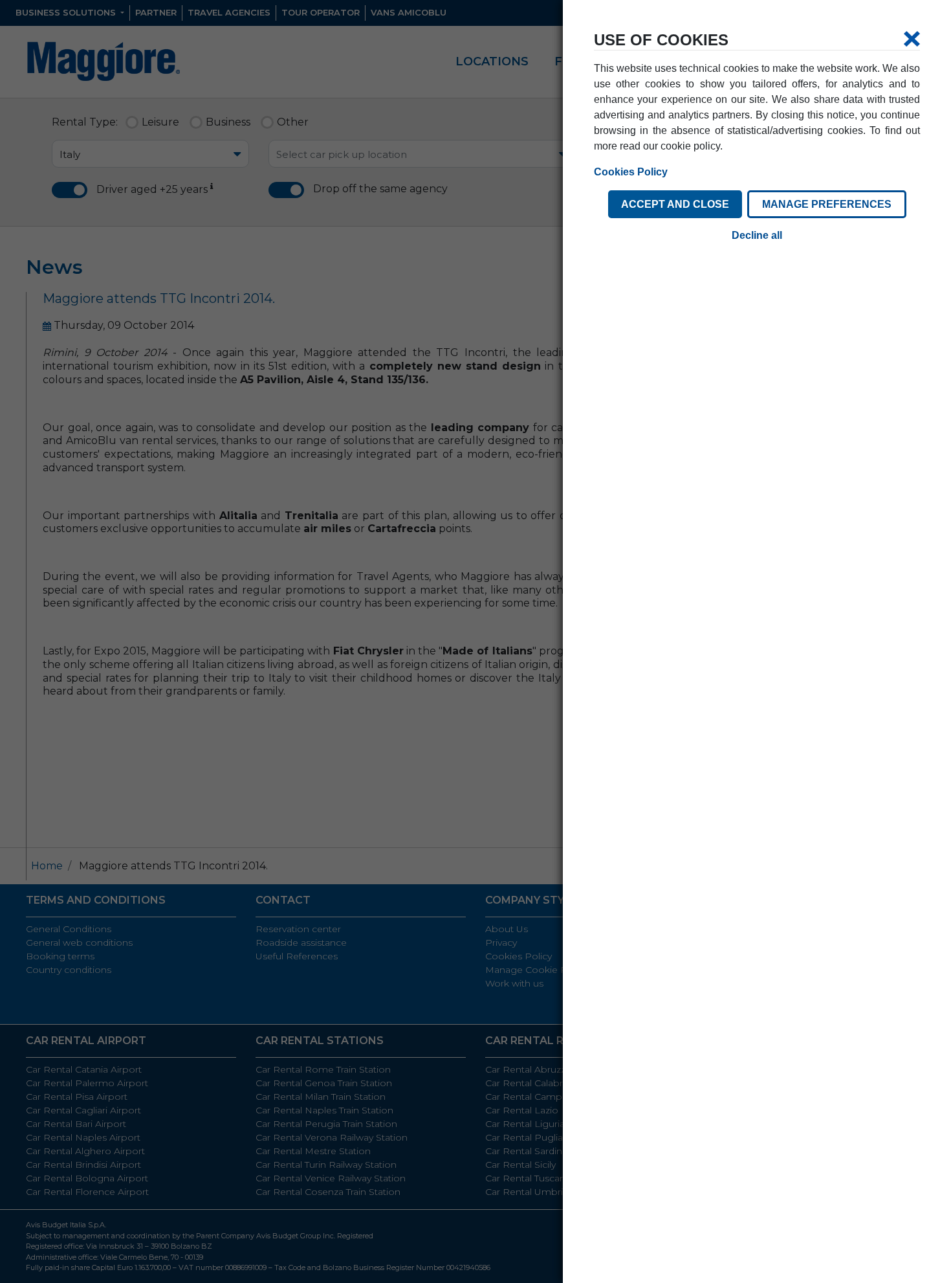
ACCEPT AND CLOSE (675, 204)
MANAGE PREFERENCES (826, 204)
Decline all (757, 235)
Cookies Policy (631, 171)
